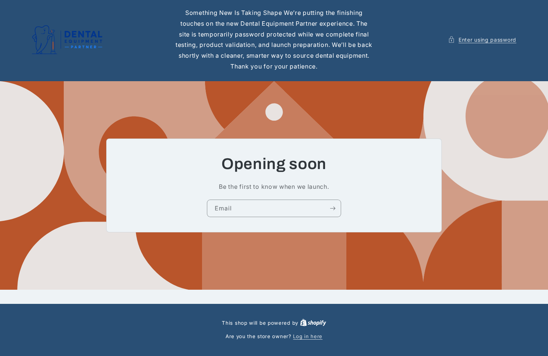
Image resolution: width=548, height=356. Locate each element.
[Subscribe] (332, 208)
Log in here (307, 336)
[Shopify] (313, 323)
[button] (482, 39)
